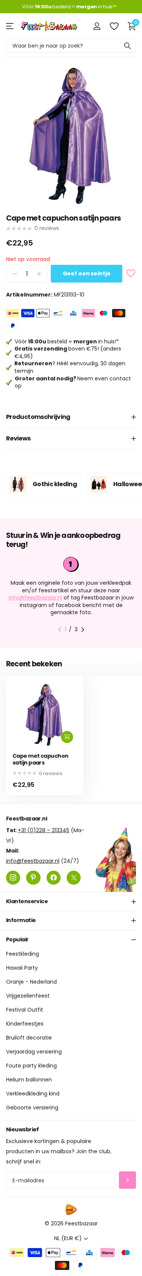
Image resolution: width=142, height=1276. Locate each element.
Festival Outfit (24, 1009)
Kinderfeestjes (25, 1023)
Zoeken (127, 46)
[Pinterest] (33, 878)
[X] (74, 878)
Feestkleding (22, 954)
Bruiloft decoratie (29, 1037)
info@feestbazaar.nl (35, 597)
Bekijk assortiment (10, 26)
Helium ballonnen (29, 1079)
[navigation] (60, 629)
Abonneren (127, 1180)
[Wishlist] (113, 26)
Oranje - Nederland (31, 982)
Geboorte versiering (32, 1107)
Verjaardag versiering (34, 1051)
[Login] (96, 26)
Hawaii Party (22, 968)
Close (71, 901)
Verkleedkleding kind (32, 1093)
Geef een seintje (87, 273)
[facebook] (54, 878)
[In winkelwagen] (67, 737)
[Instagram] (13, 878)
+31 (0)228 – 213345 (43, 830)
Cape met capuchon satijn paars (40, 759)
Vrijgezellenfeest (28, 995)
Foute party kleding (31, 1065)
